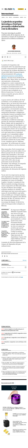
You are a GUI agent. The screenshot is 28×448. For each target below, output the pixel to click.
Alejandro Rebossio (14, 51)
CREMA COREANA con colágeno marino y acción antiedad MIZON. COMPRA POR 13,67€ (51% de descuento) (14, 409)
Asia (25, 17)
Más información (4, 273)
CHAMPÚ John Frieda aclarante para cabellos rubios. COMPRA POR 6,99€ (19, 415)
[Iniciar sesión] (25, 9)
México (10, 17)
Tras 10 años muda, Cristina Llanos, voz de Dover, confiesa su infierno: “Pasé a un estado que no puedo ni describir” (14, 354)
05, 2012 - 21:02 (16, 53)
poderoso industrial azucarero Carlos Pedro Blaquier (12, 75)
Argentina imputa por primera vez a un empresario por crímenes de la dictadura (5, 214)
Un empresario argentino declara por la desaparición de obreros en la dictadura (5, 224)
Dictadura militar (10, 267)
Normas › (25, 260)
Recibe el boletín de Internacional (10, 253)
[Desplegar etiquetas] (26, 267)
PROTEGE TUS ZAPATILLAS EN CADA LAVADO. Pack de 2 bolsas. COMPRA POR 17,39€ (19, 430)
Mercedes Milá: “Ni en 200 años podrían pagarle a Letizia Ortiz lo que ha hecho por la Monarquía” (13, 363)
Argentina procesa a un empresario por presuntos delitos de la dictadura (5, 234)
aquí (22, 277)
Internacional (7, 14)
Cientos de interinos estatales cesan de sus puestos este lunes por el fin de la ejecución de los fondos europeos (14, 368)
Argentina (3, 267)
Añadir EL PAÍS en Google (8, 60)
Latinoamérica (16, 17)
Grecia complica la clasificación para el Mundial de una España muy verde (12, 329)
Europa (3, 17)
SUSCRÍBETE (20, 9)
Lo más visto (4, 349)
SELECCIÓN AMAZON (14, 387)
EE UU (7, 17)
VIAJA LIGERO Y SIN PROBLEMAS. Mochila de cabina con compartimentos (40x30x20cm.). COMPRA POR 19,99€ (20, 424)
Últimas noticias (5, 326)
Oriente (21, 17)
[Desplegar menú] (2, 9)
